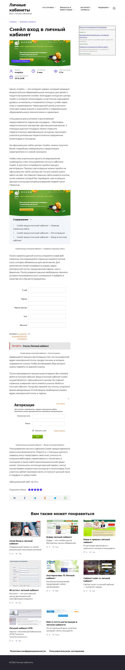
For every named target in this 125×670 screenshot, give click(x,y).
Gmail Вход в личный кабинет (21, 542)
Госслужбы (48, 7)
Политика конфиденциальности (28, 651)
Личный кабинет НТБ (21, 628)
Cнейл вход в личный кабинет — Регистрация (41, 233)
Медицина (103, 7)
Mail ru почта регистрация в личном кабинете (61, 623)
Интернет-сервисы (20, 61)
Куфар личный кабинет (59, 537)
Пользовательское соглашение (66, 651)
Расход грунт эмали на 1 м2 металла (93, 27)
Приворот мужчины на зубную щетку (93, 47)
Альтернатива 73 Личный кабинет (60, 576)
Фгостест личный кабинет (24, 590)
